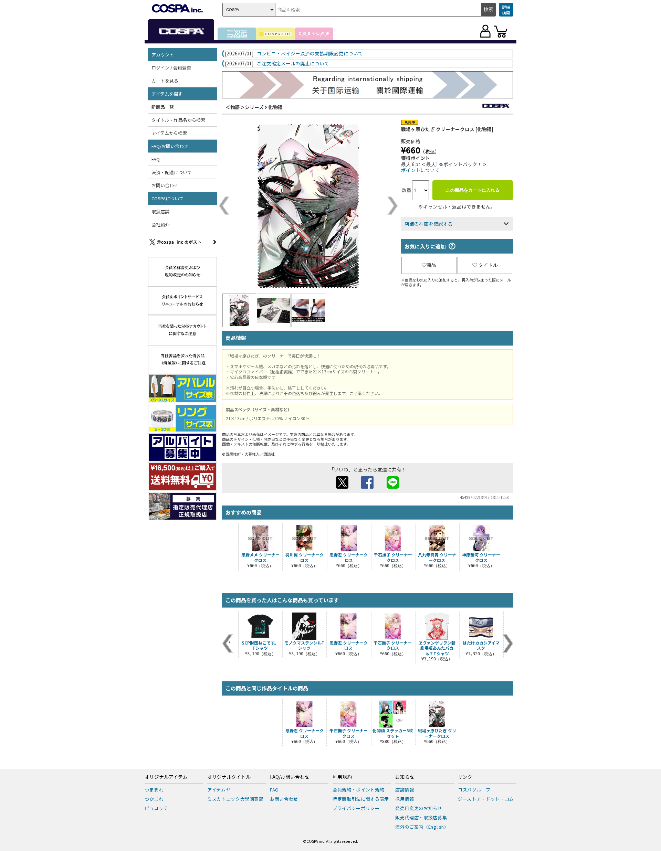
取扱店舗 (160, 211)
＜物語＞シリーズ (244, 107)
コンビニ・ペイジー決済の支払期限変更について (310, 54)
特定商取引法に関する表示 (361, 799)
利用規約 (342, 777)
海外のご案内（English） (422, 826)
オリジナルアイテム (166, 777)
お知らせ (405, 777)
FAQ (155, 159)
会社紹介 (160, 224)
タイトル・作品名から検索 (178, 120)
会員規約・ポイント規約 (358, 789)
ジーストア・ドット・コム (486, 799)
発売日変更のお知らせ (418, 808)
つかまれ (154, 799)
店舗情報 (404, 789)
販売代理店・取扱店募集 (421, 817)
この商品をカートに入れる (473, 190)
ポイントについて (420, 170)
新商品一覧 (162, 107)
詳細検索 (506, 9)
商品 (431, 265)
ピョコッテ (156, 808)
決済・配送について (171, 172)
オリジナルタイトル (229, 777)
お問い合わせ (164, 185)
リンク (465, 777)
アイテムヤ (218, 789)
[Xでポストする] (342, 486)
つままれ (154, 789)
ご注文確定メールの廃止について (293, 64)
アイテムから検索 (169, 133)
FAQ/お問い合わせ (289, 777)
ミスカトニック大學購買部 (235, 799)
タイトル (488, 265)
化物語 (275, 107)
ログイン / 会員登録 (171, 67)
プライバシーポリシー (356, 808)
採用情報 (404, 799)
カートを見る (164, 80)
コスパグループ (474, 789)
